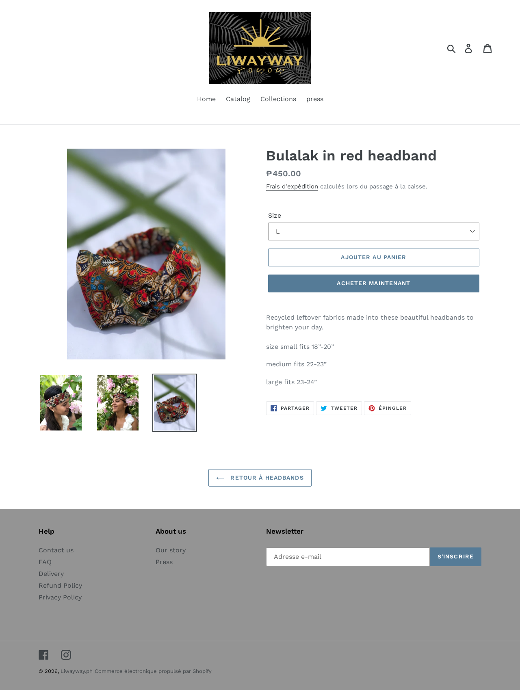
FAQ (45, 562)
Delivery (51, 574)
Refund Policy (60, 585)
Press (164, 562)
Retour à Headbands (265, 477)
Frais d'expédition (292, 186)
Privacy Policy (60, 597)
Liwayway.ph (77, 671)
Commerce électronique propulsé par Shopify (153, 671)
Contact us (56, 550)
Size (274, 215)
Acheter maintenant (373, 283)
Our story (171, 550)
